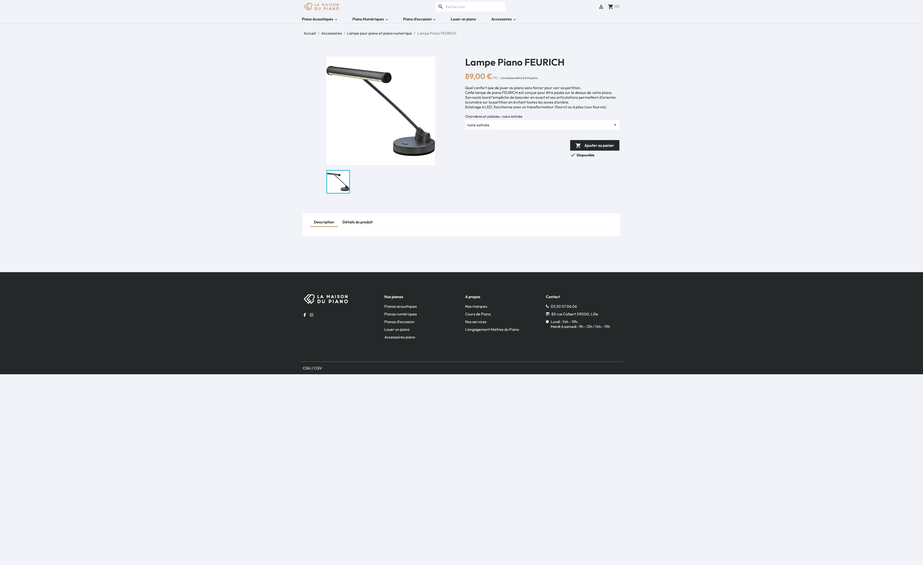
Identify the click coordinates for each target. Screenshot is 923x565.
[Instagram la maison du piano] (311, 315)
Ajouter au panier (594, 145)
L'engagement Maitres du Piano (492, 329)
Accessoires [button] (501, 19)
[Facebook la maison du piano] (305, 315)
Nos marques (476, 306)
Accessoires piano (399, 337)
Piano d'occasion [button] (417, 19)
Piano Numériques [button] (368, 19)
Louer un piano (463, 19)
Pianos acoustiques (400, 306)
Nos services (475, 321)
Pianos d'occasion (399, 321)
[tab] (324, 222)
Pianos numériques (400, 314)
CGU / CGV (312, 368)
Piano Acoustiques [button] (318, 19)
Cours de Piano (478, 314)
